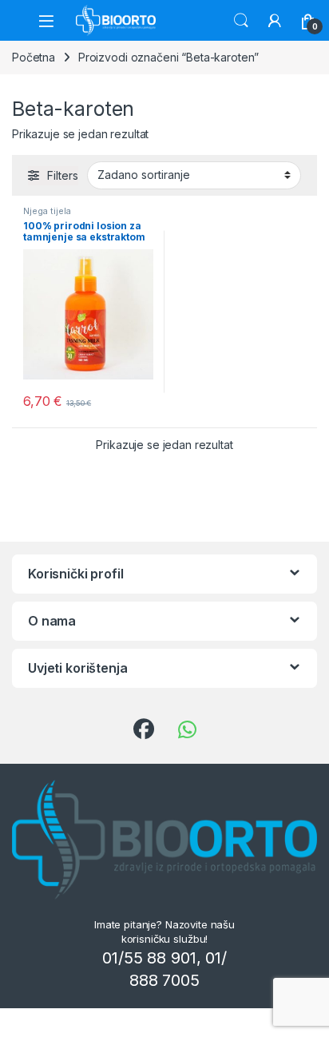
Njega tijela (47, 211)
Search (241, 21)
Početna (33, 57)
